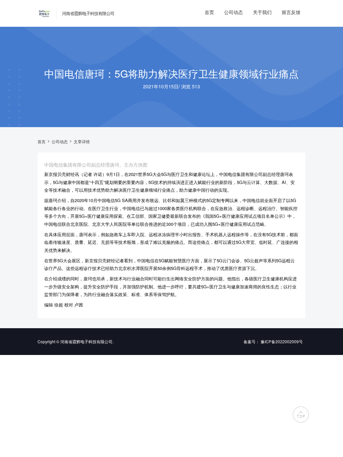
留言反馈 (291, 12)
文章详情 (82, 141)
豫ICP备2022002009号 (282, 341)
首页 (209, 12)
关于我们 (262, 12)
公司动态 (233, 12)
